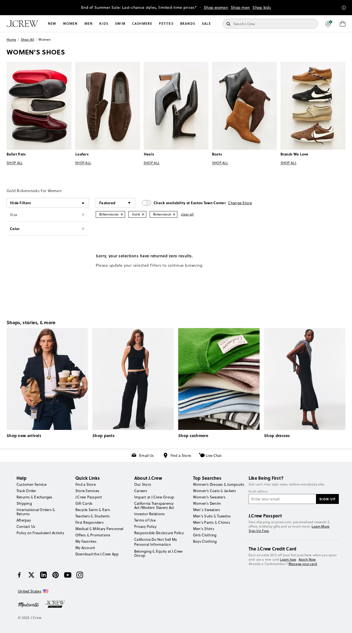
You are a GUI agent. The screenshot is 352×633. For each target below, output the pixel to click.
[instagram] (80, 575)
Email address (258, 491)
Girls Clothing (204, 535)
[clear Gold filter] (143, 214)
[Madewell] (28, 604)
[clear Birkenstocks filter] (122, 214)
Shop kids (261, 7)
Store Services (87, 490)
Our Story (142, 484)
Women (70, 23)
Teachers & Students (92, 516)
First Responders (89, 522)
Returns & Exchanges (34, 497)
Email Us (146, 455)
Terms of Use (145, 520)
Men (88, 23)
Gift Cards (83, 503)
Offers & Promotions (93, 535)
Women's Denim (207, 503)
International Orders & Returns (35, 511)
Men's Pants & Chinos (211, 522)
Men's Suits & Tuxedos (212, 516)
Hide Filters (20, 202)
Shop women (216, 7)
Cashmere (142, 23)
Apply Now (307, 559)
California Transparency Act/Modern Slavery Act (154, 505)
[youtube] (68, 575)
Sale (206, 23)
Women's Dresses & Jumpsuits (218, 484)
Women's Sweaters (209, 497)
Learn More (320, 526)
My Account (85, 547)
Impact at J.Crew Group (154, 497)
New (52, 23)
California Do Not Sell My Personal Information (155, 542)
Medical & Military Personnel (99, 528)
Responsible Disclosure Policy (159, 532)
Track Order (26, 490)
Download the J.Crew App (97, 554)
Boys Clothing (205, 541)
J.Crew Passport (88, 497)
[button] (329, 23)
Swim (120, 23)
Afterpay (23, 520)
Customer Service (31, 484)
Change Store (240, 202)
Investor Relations (149, 513)
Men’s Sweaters (206, 509)
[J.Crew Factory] (57, 604)
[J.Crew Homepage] (22, 23)
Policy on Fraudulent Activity (40, 532)
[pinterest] (56, 575)
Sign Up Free (259, 531)
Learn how (288, 559)
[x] (31, 575)
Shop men (240, 7)
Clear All (187, 214)
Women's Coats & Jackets (214, 490)
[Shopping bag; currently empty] (343, 24)
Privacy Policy (145, 526)
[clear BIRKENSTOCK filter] (174, 214)
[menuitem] (52, 23)
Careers (140, 490)
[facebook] (19, 575)
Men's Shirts (203, 528)
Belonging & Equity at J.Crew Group (158, 553)
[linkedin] (43, 575)
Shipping (24, 503)
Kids (103, 23)
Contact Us (25, 526)
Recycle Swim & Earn (92, 509)
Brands (187, 23)
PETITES (166, 23)
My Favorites (86, 541)
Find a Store (180, 455)
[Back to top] (342, 623)
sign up (327, 498)
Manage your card (302, 563)
